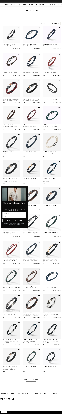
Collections (38, 4)
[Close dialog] (26, 188)
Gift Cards (20, 401)
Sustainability (38, 404)
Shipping (20, 397)
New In (19, 4)
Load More (30, 383)
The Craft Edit (38, 399)
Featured (24, 4)
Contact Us (20, 395)
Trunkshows (55, 397)
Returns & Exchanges (23, 399)
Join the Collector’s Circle (14, 220)
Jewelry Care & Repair (40, 395)
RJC (36, 405)
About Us (37, 401)
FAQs (19, 404)
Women (32, 4)
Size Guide (37, 397)
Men (29, 4)
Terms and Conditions (19, 412)
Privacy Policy (10, 412)
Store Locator (56, 395)
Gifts (43, 4)
